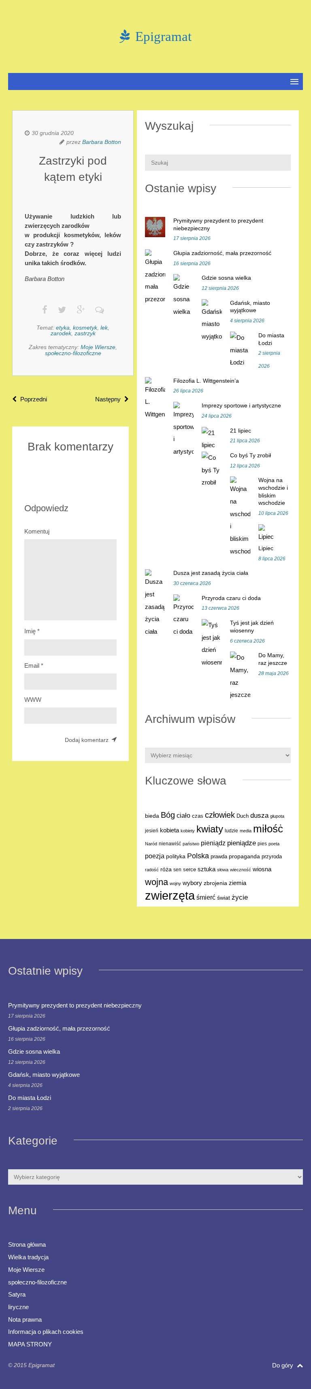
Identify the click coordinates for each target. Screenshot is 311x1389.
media (245, 830)
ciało (183, 815)
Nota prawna (25, 1319)
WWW (32, 699)
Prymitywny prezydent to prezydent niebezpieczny (75, 1005)
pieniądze (241, 843)
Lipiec (265, 548)
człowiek (220, 814)
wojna (156, 882)
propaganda (244, 856)
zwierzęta (170, 895)
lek (104, 327)
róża (166, 869)
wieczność (240, 869)
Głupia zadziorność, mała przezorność (222, 253)
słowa (222, 869)
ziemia (237, 882)
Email (33, 665)
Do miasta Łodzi (29, 1097)
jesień (151, 831)
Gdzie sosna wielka (226, 277)
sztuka (206, 869)
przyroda (272, 857)
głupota (277, 816)
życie (240, 897)
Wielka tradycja (28, 1257)
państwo (191, 843)
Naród (151, 843)
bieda (152, 815)
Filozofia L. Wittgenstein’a (206, 380)
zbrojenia (215, 883)
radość (152, 869)
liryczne (18, 1306)
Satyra (17, 1294)
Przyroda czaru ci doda (231, 598)
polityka (175, 856)
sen (177, 869)
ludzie (231, 831)
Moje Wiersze (98, 347)
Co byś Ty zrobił (250, 455)
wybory (192, 883)
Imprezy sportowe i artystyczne (241, 405)
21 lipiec (240, 430)
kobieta (169, 830)
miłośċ (268, 829)
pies (262, 844)
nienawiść (170, 844)
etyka (63, 327)
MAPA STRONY (30, 1344)
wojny (175, 883)
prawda (219, 857)
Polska (198, 856)
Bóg (168, 814)
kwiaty (209, 829)
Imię (32, 631)
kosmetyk (85, 327)
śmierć (205, 897)
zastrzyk (85, 333)
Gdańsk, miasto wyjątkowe (44, 1074)
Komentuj (36, 531)
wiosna (262, 869)
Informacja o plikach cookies (45, 1331)
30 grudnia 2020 (53, 133)
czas (197, 816)
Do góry (283, 1365)
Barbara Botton (101, 142)
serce (189, 869)
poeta (273, 843)
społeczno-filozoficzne (73, 353)
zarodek (61, 333)
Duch (242, 816)
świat (223, 898)
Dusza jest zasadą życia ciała (210, 573)
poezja (154, 856)
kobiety (188, 830)
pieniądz (213, 843)
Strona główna (27, 1244)
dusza (259, 815)
